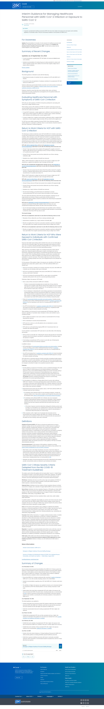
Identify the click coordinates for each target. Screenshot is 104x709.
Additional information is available (44, 628)
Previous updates (26, 67)
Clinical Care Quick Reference (73, 73)
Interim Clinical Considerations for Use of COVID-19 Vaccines (35, 447)
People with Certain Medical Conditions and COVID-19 (50, 673)
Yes (23, 656)
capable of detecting (55, 577)
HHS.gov (83, 706)
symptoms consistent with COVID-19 (45, 306)
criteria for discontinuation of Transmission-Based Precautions (46, 395)
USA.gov (87, 706)
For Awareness (69, 42)
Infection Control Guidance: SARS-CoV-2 (32, 547)
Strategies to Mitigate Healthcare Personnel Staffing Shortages (37, 551)
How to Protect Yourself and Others (46, 681)
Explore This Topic (27, 7)
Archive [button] (60, 696)
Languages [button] (50, 696)
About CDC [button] (29, 696)
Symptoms (42, 671)
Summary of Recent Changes (72, 44)
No (32, 656)
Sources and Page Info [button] (28, 650)
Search (80, 6)
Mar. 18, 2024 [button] (26, 25)
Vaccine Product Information (70, 671)
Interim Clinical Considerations (73, 78)
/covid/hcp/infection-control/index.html (30, 559)
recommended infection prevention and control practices (39, 299)
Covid (24, 4)
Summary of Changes (70, 61)
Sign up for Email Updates (46, 691)
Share (60, 650)
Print (57, 650)
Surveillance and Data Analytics (71, 680)
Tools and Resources (44, 683)
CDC (50, 457)
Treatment (42, 679)
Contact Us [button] (18, 696)
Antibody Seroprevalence (69, 684)
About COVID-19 (43, 669)
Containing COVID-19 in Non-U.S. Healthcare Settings (73, 76)
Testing (41, 677)
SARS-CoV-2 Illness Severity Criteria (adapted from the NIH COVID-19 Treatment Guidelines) (74, 59)
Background (69, 47)
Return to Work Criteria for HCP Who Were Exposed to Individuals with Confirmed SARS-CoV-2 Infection (74, 54)
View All (18, 677)
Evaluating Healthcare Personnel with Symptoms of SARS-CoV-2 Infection (74, 49)
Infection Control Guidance (72, 68)
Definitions (68, 56)
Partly (28, 656)
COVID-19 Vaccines (44, 675)
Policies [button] (39, 696)
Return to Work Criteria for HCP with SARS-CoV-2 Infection (74, 52)
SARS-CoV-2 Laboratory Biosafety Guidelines (73, 682)
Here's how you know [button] (78, 0)
